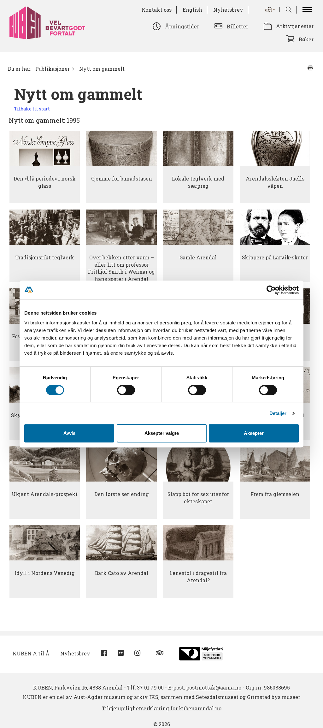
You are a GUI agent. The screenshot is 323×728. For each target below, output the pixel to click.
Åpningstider (182, 26)
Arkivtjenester (295, 26)
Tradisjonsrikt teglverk (44, 257)
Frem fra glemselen (274, 494)
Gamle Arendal (198, 257)
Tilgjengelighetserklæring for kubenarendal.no (161, 708)
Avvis (69, 433)
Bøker (306, 39)
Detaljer (278, 413)
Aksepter (254, 433)
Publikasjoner (52, 69)
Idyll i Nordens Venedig (45, 573)
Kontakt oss (157, 9)
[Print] (310, 67)
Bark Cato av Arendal (121, 573)
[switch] (126, 390)
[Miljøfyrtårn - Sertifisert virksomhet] (201, 652)
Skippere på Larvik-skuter (275, 257)
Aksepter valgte (161, 433)
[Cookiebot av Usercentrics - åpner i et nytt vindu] (271, 290)
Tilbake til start (32, 109)
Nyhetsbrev (228, 9)
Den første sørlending (121, 494)
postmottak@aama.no (213, 687)
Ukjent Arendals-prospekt (45, 494)
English (192, 9)
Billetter (237, 26)
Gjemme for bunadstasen (121, 178)
